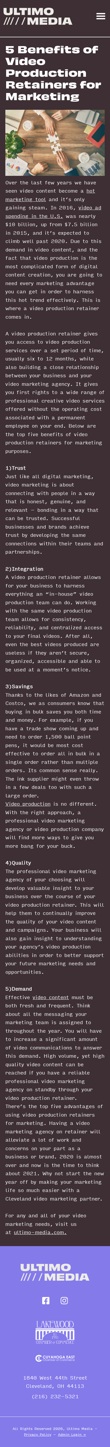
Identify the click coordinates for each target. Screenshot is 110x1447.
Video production (27, 804)
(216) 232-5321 (55, 1397)
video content (51, 997)
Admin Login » (72, 1435)
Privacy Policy (37, 1435)
